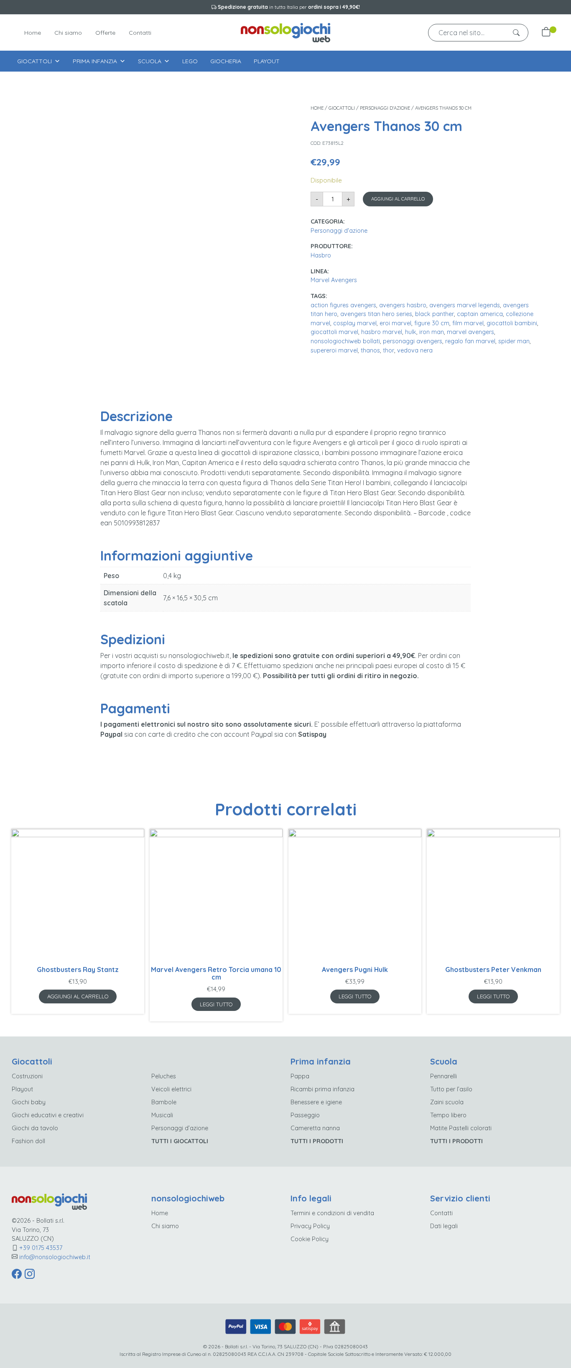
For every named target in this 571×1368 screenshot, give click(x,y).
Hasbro (321, 255)
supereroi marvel (334, 350)
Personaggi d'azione (385, 108)
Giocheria (225, 61)
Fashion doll (28, 1141)
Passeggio (305, 1115)
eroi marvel (395, 323)
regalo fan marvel (470, 341)
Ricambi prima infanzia (322, 1089)
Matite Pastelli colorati (461, 1128)
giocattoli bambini (512, 323)
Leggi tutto (216, 1004)
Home (32, 32)
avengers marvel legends (464, 305)
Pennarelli (443, 1076)
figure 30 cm (431, 323)
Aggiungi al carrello (398, 199)
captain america (480, 314)
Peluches (163, 1076)
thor (388, 350)
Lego (190, 61)
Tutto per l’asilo (451, 1089)
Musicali (162, 1115)
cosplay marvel (355, 323)
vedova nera (415, 350)
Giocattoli (34, 61)
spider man (514, 341)
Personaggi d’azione (179, 1128)
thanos (370, 350)
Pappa (300, 1076)
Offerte (105, 32)
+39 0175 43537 (40, 1248)
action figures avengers (343, 305)
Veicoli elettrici (171, 1089)
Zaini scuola (447, 1102)
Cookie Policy (310, 1239)
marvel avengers (470, 332)
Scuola (149, 61)
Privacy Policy (310, 1226)
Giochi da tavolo (35, 1128)
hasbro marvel (381, 332)
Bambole (163, 1102)
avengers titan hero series (376, 314)
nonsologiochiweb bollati (345, 341)
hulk (410, 332)
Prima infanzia (95, 61)
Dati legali (444, 1226)
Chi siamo (68, 32)
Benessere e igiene (316, 1102)
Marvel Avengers (334, 280)
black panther (434, 314)
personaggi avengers (412, 341)
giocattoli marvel (334, 332)
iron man (431, 332)
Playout (267, 61)
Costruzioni (27, 1076)
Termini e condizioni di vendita (332, 1213)
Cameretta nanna (315, 1128)
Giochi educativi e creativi (48, 1115)
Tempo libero (448, 1115)
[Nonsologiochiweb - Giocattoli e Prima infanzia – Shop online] (285, 31)
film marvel (468, 323)
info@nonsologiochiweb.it (54, 1257)
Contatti (140, 32)
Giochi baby (29, 1102)
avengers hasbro (402, 305)
